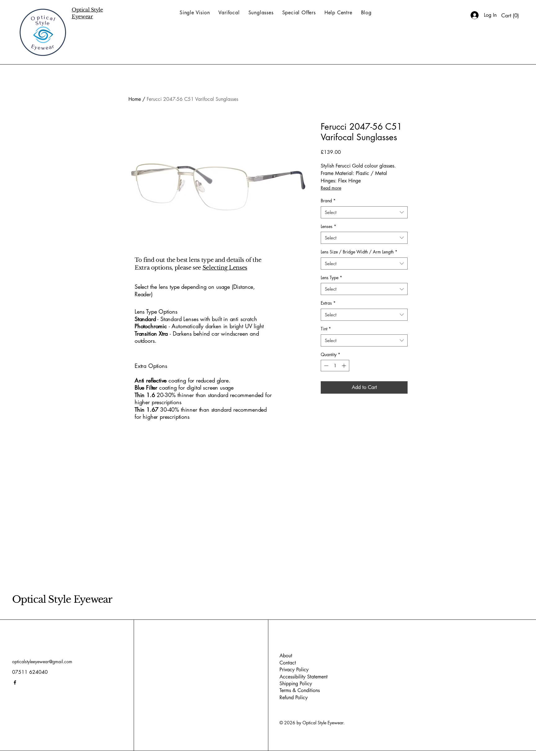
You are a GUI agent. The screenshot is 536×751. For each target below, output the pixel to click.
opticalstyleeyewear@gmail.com (42, 661)
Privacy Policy (294, 669)
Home (134, 99)
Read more (331, 188)
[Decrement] (325, 365)
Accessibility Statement (303, 676)
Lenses (328, 226)
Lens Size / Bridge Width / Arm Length (359, 252)
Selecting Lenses (225, 267)
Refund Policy (293, 697)
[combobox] (364, 212)
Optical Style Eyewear (62, 599)
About (285, 655)
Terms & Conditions (299, 690)
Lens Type (331, 277)
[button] (510, 15)
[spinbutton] (335, 365)
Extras (328, 303)
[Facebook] (15, 682)
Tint (326, 329)
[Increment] (344, 365)
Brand (328, 200)
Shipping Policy (295, 683)
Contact (287, 662)
